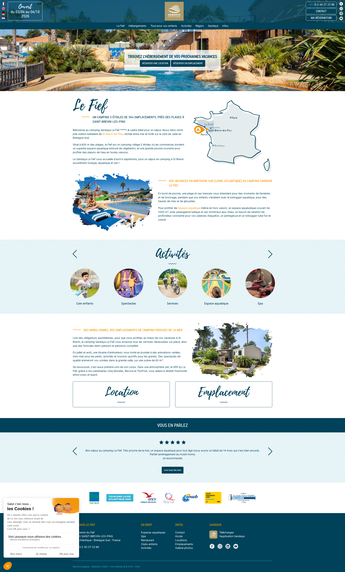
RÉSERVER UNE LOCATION (155, 63)
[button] (75, 254)
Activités (146, 547)
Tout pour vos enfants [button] (164, 25)
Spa (143, 536)
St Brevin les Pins (112, 133)
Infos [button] (225, 25)
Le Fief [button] (121, 25)
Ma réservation (321, 18)
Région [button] (200, 25)
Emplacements (184, 544)
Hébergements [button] (137, 25)
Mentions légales (81, 566)
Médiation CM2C (100, 566)
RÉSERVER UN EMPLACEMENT (188, 63)
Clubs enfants (149, 544)
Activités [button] (186, 25)
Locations (181, 540)
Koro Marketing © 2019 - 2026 (125, 566)
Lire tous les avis (172, 470)
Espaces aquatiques (153, 532)
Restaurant (147, 540)
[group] (99, 287)
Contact (321, 11)
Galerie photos (184, 547)
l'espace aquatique (189, 207)
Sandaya (213, 25)
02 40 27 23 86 (321, 4)
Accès (179, 536)
